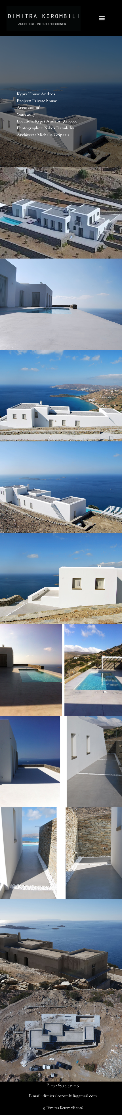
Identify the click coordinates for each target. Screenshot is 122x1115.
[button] (101, 18)
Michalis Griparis (53, 134)
